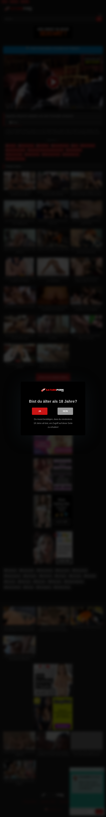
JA (39, 411)
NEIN (65, 411)
